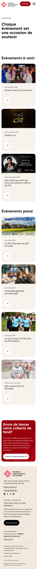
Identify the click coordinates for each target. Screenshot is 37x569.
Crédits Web (8, 556)
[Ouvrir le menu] (34, 4)
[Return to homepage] (18, 474)
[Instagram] (10, 494)
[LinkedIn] (4, 494)
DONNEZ (25, 4)
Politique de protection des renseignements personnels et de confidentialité (16, 548)
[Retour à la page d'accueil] (9, 5)
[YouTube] (13, 494)
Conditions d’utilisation (12, 553)
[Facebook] (7, 494)
